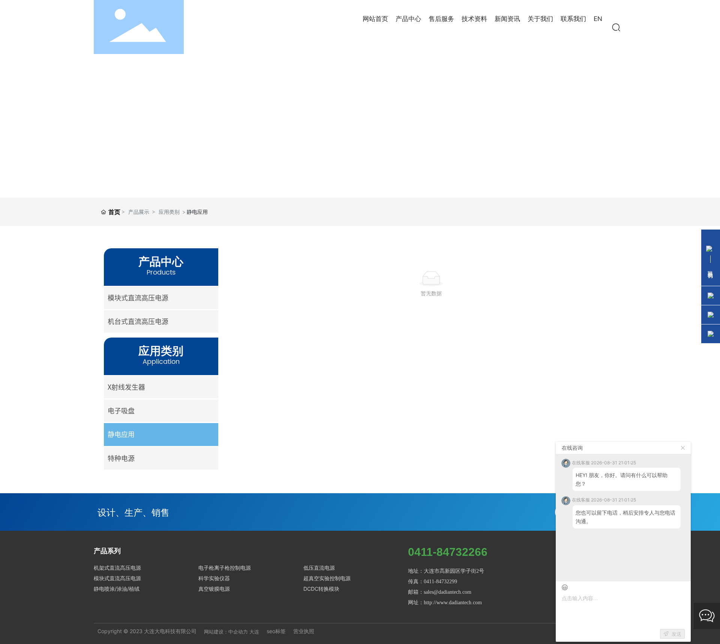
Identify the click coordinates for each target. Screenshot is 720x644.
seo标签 (276, 631)
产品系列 (107, 551)
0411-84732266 (448, 552)
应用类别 (169, 212)
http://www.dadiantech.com (453, 602)
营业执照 (303, 631)
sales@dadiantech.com (447, 592)
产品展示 (138, 212)
